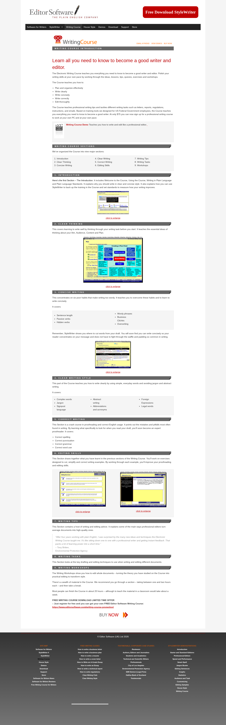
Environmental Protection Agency (136, 669)
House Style (89, 27)
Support (125, 27)
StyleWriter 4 (44, 652)
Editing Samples (182, 685)
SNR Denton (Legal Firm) (136, 672)
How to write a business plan (90, 652)
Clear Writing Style (89, 678)
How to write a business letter (90, 649)
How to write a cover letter (90, 659)
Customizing (182, 681)
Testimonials (136, 678)
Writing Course (73, 27)
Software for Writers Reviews (44, 681)
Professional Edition (182, 656)
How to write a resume (90, 656)
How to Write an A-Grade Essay (90, 662)
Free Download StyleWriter (170, 12)
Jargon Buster (182, 665)
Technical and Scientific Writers (136, 659)
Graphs (182, 672)
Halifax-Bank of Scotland (136, 675)
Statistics (182, 675)
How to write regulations (90, 672)
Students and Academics (136, 656)
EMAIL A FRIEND (144, 43)
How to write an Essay (90, 665)
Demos (101, 27)
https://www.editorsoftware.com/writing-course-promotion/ (83, 607)
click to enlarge (113, 218)
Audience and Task (182, 678)
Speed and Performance (182, 659)
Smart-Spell (182, 662)
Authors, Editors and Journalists (136, 652)
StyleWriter (54, 27)
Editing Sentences (182, 669)
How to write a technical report (89, 669)
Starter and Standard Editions (182, 652)
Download (113, 27)
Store (134, 27)
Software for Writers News (43, 678)
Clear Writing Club (90, 675)
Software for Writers (36, 27)
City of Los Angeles (136, 665)
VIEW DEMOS (157, 43)
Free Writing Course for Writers (43, 685)
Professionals (136, 662)
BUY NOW (169, 43)
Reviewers (136, 649)
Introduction (182, 649)
